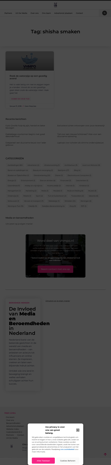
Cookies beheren (67, 461)
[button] (77, 430)
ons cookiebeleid (67, 449)
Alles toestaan (43, 461)
